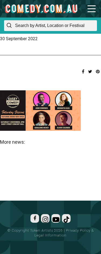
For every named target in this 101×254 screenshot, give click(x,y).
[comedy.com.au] (41, 9)
